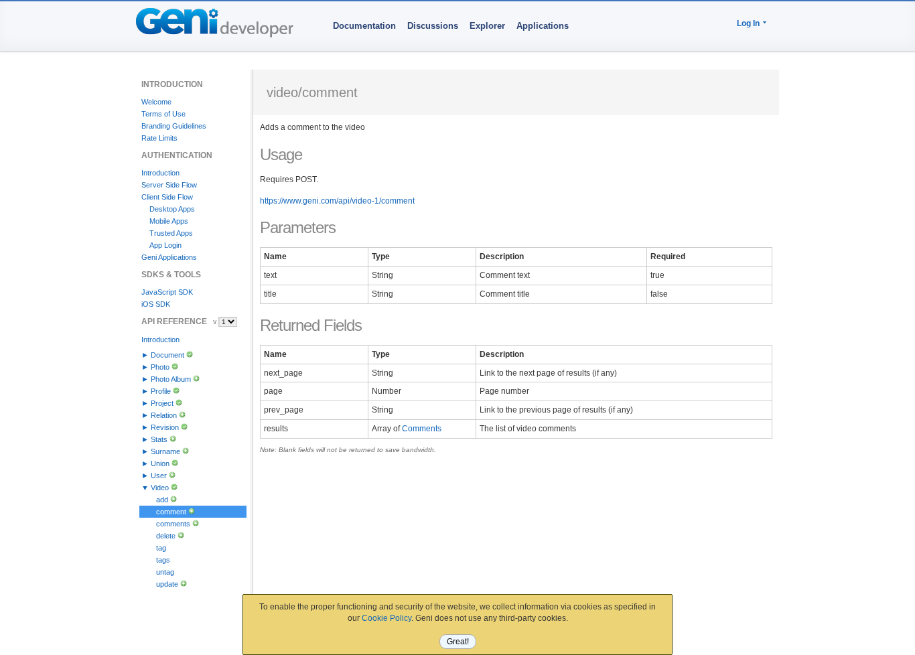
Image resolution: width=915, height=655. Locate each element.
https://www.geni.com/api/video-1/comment (337, 201)
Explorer (487, 26)
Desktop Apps (172, 209)
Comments (421, 428)
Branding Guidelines (173, 126)
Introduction (160, 173)
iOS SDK (155, 304)
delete (165, 536)
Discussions (432, 26)
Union (160, 463)
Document (167, 355)
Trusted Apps (171, 233)
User (159, 475)
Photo (160, 367)
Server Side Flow (169, 185)
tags (163, 560)
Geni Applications (169, 257)
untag (165, 572)
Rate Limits (159, 138)
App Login (165, 245)
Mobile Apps (168, 221)
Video (160, 488)
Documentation (364, 26)
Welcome (156, 102)
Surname (165, 451)
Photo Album (171, 379)
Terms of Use (163, 114)
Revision (165, 427)
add (162, 500)
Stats (159, 439)
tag (161, 548)
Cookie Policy (386, 618)
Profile (161, 391)
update (167, 584)
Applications (542, 26)
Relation (164, 415)
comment (171, 512)
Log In (748, 23)
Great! (458, 641)
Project (162, 403)
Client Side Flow (167, 197)
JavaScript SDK (167, 292)
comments (173, 524)
